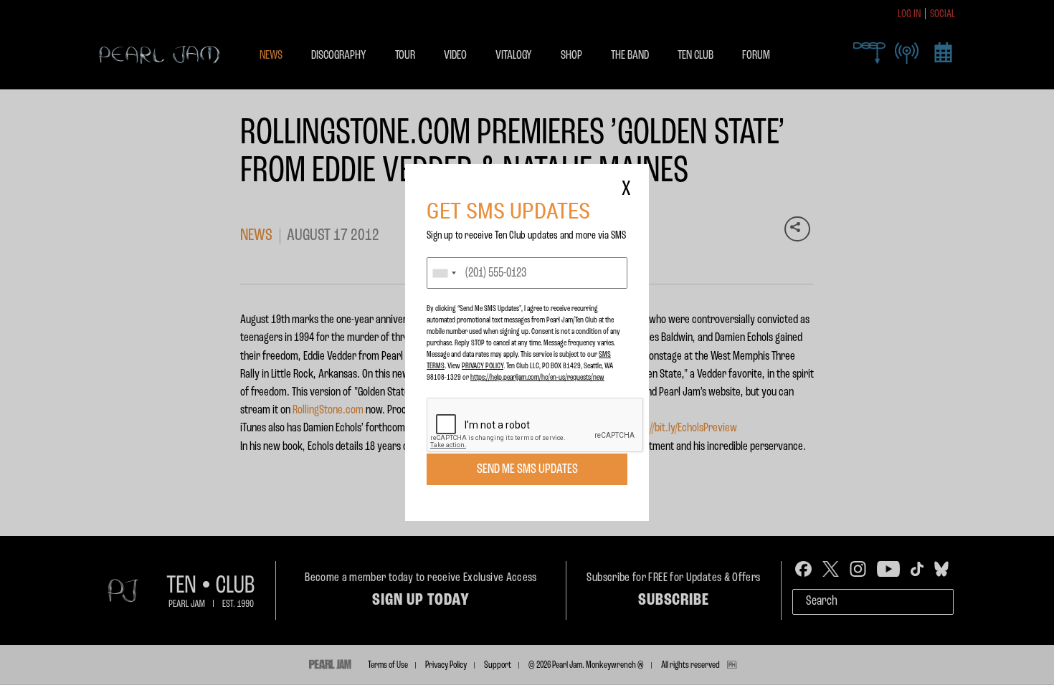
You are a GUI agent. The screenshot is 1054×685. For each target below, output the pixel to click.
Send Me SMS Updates (527, 469)
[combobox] (443, 273)
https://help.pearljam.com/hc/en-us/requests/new (537, 377)
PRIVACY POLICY (482, 366)
